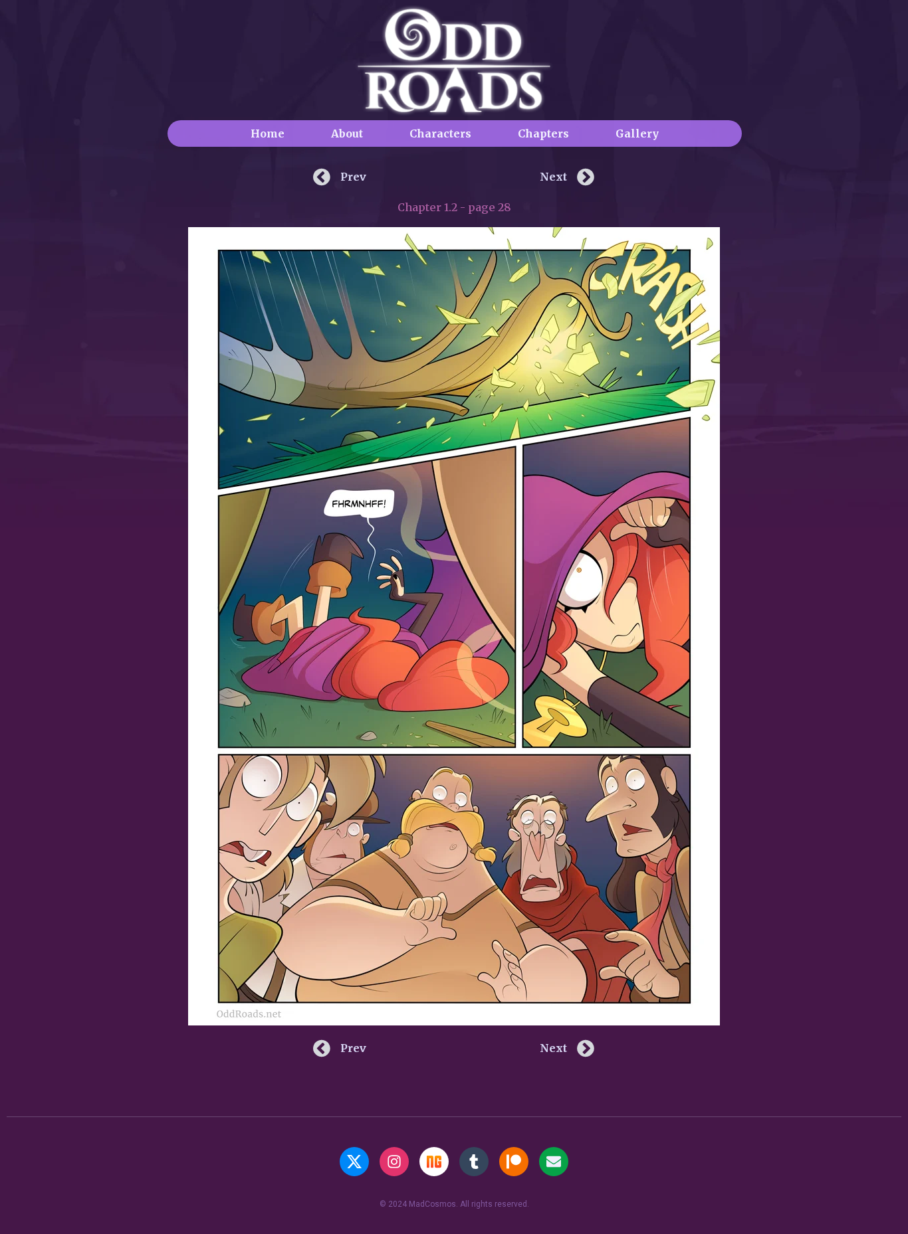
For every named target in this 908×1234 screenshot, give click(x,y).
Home (267, 133)
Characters (440, 133)
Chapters (543, 133)
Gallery (637, 133)
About (347, 133)
